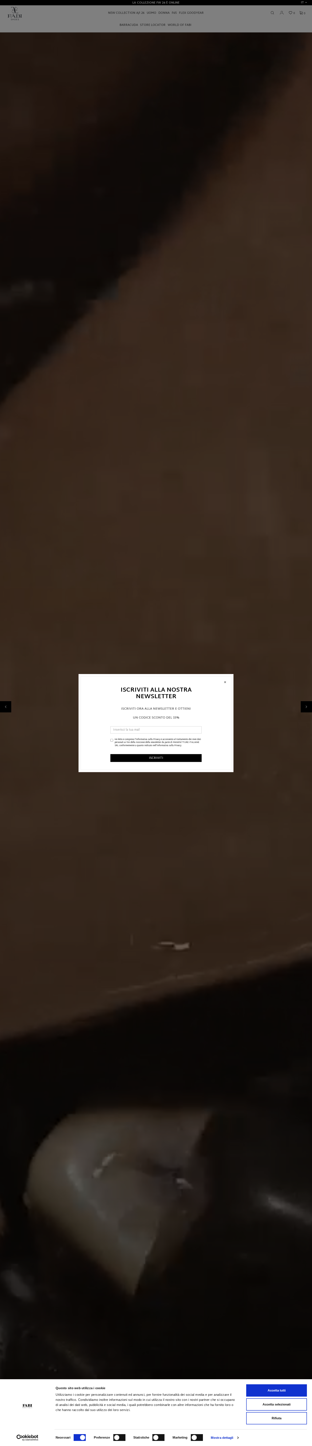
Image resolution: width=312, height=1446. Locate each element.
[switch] (119, 1437)
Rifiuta (276, 1418)
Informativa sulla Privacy (148, 739)
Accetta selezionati (277, 1404)
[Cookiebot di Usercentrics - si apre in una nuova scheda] (27, 1438)
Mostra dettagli (222, 1437)
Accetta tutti (277, 1390)
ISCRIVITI (156, 758)
